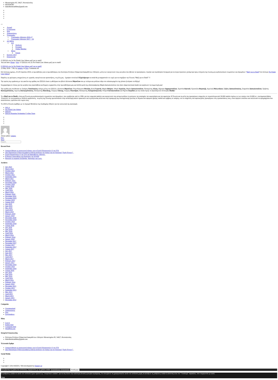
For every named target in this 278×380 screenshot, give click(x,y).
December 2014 (10, 300)
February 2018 (10, 237)
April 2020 (9, 190)
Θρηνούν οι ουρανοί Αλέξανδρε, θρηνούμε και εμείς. (23, 158)
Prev (2, 138)
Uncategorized (10, 308)
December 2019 (10, 196)
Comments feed (10, 327)
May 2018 (8, 231)
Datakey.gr (38, 366)
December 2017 (10, 241)
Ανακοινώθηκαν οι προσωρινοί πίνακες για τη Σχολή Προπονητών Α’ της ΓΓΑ (32, 151)
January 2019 (9, 216)
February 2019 (10, 214)
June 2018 (8, 229)
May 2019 (8, 208)
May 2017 (8, 255)
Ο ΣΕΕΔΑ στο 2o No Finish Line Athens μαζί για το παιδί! (21, 66)
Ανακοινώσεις (10, 310)
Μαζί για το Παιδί (253, 72)
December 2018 (10, 218)
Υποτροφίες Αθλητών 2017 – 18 (22, 39)
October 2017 (10, 245)
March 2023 (9, 169)
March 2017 (9, 259)
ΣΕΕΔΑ (8, 111)
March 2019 (9, 212)
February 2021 (10, 181)
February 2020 (10, 194)
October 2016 (10, 267)
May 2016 (8, 276)
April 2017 (9, 257)
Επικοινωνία (11, 57)
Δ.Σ (12, 43)
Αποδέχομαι (75, 370)
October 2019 (10, 200)
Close (3, 377)
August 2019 (9, 202)
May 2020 (8, 188)
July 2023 (8, 167)
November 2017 (10, 243)
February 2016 (10, 282)
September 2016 (10, 269)
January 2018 (9, 239)
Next (2, 140)
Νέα (17, 62)
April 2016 (9, 278)
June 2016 (8, 274)
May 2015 (8, 292)
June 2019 (8, 206)
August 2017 (9, 249)
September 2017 (10, 247)
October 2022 (10, 171)
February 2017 (10, 261)
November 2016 (10, 265)
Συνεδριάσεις (9, 314)
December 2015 (10, 286)
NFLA (7, 108)
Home (12, 62)
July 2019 (8, 204)
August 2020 (9, 186)
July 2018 (8, 227)
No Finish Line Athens (13, 109)
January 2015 (9, 298)
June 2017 (8, 253)
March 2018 (9, 235)
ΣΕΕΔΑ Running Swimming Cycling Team (20, 113)
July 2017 (8, 251)
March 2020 (9, 192)
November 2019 (10, 198)
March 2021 (9, 179)
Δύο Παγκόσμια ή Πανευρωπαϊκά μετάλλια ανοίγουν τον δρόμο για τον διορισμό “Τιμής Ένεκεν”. (39, 152)
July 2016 (8, 272)
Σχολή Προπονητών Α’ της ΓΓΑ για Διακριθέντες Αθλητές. (25, 154)
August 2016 (9, 270)
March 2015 (9, 296)
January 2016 (9, 284)
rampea (20, 68)
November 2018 (10, 220)
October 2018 (10, 222)
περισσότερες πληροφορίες (60, 370)
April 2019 (9, 210)
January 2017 (9, 263)
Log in (7, 323)
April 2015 (9, 294)
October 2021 (10, 175)
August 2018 (9, 226)
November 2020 (10, 182)
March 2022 (9, 173)
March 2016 (9, 280)
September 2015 (10, 290)
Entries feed (9, 325)
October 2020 (10, 184)
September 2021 (10, 177)
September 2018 (10, 224)
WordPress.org (10, 329)
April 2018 (9, 233)
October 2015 (10, 288)
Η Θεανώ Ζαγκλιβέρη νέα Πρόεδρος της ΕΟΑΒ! (22, 156)
